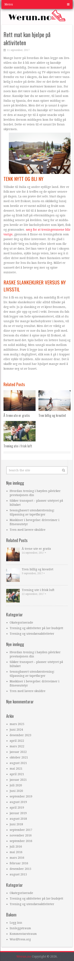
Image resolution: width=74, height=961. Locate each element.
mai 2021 (16, 768)
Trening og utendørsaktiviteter (32, 633)
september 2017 (21, 829)
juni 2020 (16, 790)
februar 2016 (19, 863)
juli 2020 (16, 785)
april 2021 (17, 774)
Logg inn (16, 922)
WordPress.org (20, 939)
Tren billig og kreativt (37, 569)
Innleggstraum (20, 928)
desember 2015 (20, 868)
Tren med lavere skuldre (27, 529)
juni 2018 (16, 824)
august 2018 (18, 818)
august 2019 (18, 802)
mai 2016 (16, 852)
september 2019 (21, 796)
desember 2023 (20, 735)
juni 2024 (16, 729)
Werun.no (23, 956)
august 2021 (18, 763)
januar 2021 (18, 779)
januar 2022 (18, 751)
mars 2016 (17, 857)
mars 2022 (17, 746)
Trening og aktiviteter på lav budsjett (36, 628)
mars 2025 (17, 724)
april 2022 (17, 740)
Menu (9, 4)
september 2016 (21, 841)
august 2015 (18, 874)
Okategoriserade (21, 622)
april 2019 (17, 807)
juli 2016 (16, 846)
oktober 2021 (19, 757)
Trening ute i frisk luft (38, 590)
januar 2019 (18, 813)
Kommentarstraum (23, 933)
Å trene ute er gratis (36, 548)
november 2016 (21, 835)
